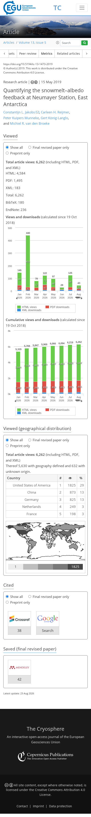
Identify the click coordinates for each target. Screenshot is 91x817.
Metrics (46, 54)
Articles (8, 43)
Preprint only (20, 153)
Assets (10, 54)
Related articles (68, 54)
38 (19, 630)
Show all (16, 147)
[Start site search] (84, 42)
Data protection (60, 806)
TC (57, 7)
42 (19, 679)
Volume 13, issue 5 (32, 43)
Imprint (38, 806)
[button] (57, 43)
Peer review (27, 54)
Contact (22, 806)
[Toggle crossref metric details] (19, 618)
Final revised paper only (51, 147)
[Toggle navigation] (82, 8)
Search (47, 630)
